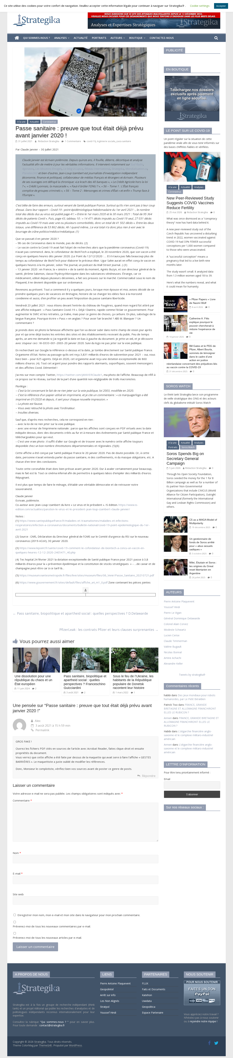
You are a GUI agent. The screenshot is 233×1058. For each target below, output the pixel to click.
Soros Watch (188, 447)
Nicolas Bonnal (173, 652)
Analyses (60, 38)
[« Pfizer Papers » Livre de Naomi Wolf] (175, 297)
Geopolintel (107, 989)
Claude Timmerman (175, 641)
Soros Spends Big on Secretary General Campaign (185, 458)
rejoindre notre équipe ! (203, 1021)
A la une (21, 121)
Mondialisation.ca (136, 169)
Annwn (168, 718)
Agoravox (28, 169)
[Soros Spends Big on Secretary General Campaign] (192, 409)
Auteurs (116, 38)
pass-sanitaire (123, 141)
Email (167, 779)
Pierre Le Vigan (172, 612)
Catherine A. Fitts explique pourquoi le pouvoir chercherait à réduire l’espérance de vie (202, 325)
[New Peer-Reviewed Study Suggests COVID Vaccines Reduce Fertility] (192, 154)
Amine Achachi (172, 658)
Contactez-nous (162, 38)
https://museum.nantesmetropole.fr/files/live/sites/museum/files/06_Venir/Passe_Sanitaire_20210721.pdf (87, 575)
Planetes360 (29, 173)
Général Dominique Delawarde (182, 618)
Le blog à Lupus (73, 169)
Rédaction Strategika (49, 141)
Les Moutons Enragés (48, 169)
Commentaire (22, 800)
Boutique (136, 38)
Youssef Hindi (172, 607)
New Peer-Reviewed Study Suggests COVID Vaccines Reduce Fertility (190, 203)
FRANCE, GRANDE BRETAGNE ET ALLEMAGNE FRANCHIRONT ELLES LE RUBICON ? (190, 708)
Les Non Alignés (109, 1001)
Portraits (99, 38)
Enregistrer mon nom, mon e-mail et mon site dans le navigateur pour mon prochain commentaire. (78, 915)
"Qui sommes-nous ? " (55, 1022)
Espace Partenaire (152, 1012)
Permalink (42, 730)
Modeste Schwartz (175, 629)
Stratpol (104, 1006)
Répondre (148, 776)
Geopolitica (148, 1006)
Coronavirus (49, 121)
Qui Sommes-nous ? (36, 38)
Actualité (81, 38)
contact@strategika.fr (52, 1025)
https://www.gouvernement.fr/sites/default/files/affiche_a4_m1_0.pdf (64, 582)
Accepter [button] (221, 5)
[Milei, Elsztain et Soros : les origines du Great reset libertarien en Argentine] (175, 561)
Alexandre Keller (173, 663)
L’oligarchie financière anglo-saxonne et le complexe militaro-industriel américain (188, 735)
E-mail (18, 873)
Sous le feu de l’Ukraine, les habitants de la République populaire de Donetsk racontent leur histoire (133, 682)
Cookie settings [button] (200, 5)
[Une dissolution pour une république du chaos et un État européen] (36, 650)
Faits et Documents (153, 989)
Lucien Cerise (171, 635)
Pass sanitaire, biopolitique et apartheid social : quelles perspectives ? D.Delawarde (80, 613)
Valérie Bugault (172, 646)
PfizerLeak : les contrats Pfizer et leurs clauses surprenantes (108, 629)
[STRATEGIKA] (37, 982)
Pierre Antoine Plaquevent (179, 601)
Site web (18, 894)
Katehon (147, 995)
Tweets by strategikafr (192, 674)
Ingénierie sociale (106, 141)
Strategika (117, 169)
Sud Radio (137, 164)
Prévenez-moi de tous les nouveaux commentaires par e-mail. (52, 926)
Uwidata (147, 1001)
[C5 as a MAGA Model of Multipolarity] (175, 518)
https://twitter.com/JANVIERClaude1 (79, 375)
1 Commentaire (72, 141)
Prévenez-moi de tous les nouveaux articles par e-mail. (47, 937)
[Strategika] (17, 38)
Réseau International (97, 169)
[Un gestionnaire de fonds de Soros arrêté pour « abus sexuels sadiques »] (175, 537)
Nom (17, 853)
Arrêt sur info (108, 995)
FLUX (145, 983)
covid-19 (91, 141)
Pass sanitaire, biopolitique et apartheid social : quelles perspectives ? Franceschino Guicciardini (85, 682)
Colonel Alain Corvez (176, 624)
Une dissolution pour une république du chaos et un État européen (33, 680)
